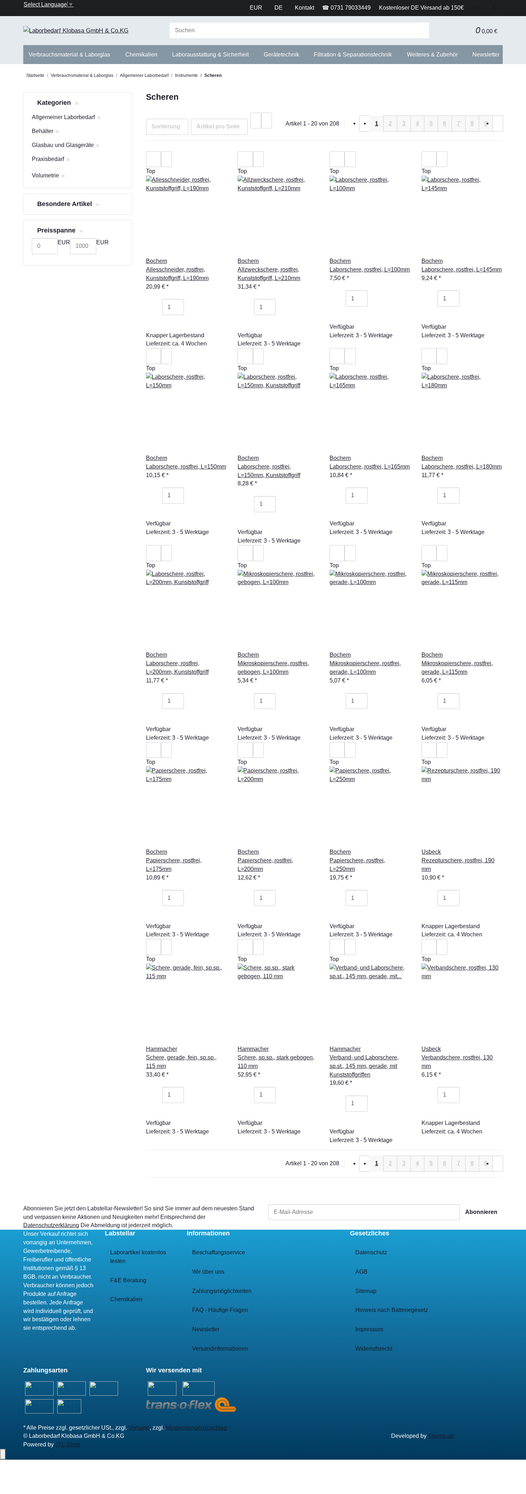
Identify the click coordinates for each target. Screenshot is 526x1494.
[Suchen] (423, 31)
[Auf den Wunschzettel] (166, 159)
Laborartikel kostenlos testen (138, 1256)
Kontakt (304, 8)
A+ (477, 8)
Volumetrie (45, 175)
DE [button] (279, 8)
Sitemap (365, 1291)
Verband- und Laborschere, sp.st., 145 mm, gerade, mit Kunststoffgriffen (364, 1066)
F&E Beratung (128, 1280)
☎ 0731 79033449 (346, 8)
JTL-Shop (67, 1444)
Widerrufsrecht (373, 1349)
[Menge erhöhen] (189, 307)
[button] (464, 30)
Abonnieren (481, 1212)
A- (494, 8)
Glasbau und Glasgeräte (63, 145)
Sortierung (165, 126)
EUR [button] (257, 8)
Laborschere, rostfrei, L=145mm (462, 269)
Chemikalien (126, 1299)
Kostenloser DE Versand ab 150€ (421, 8)
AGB (361, 1272)
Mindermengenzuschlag (196, 1428)
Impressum (369, 1329)
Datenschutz (371, 1252)
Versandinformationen (220, 1349)
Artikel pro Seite (218, 126)
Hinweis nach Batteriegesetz (391, 1310)
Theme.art (441, 1436)
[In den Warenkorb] (156, 323)
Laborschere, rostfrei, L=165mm (370, 467)
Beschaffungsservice (218, 1252)
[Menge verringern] (156, 307)
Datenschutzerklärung (51, 1225)
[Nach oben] (3, 1454)
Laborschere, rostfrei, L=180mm (462, 467)
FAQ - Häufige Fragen (220, 1310)
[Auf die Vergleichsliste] (153, 159)
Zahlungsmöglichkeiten (222, 1291)
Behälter (42, 131)
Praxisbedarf (48, 159)
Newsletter (486, 55)
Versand (139, 1428)
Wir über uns (208, 1272)
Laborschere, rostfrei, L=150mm (186, 467)
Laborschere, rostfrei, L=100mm (370, 269)
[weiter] (497, 124)
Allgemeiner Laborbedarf (63, 117)
